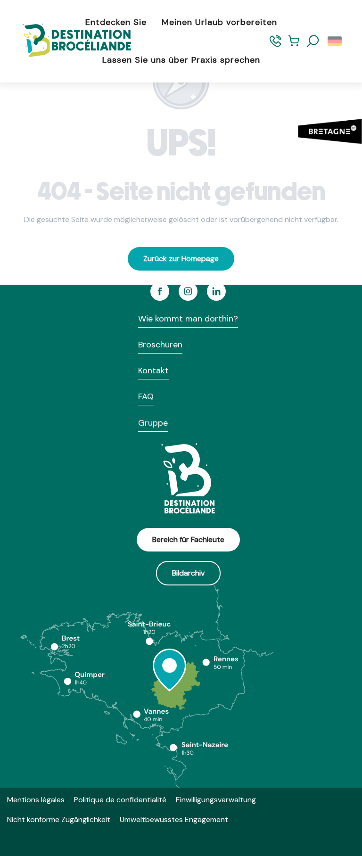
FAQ (146, 396)
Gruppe (153, 422)
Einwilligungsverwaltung (216, 800)
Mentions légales (36, 800)
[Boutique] (294, 45)
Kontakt (153, 370)
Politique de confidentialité (120, 800)
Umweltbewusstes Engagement (174, 819)
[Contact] (275, 45)
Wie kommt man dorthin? (188, 318)
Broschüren (160, 344)
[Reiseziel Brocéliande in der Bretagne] (69, 41)
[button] (313, 41)
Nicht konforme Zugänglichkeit (58, 819)
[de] (335, 41)
